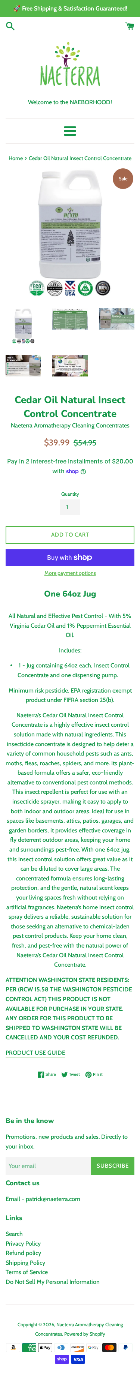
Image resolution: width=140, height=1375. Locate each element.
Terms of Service (27, 1272)
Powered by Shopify (84, 1334)
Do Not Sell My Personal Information (53, 1281)
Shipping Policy (25, 1262)
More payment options (70, 573)
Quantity (70, 494)
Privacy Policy (23, 1243)
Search (14, 1233)
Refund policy (23, 1253)
